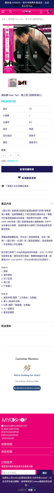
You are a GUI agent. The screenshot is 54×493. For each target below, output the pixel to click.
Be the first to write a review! (27, 388)
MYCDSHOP (8, 438)
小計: (3, 160)
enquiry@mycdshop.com (15, 425)
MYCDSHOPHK (11, 431)
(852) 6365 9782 (11, 428)
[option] (27, 48)
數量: (3, 149)
